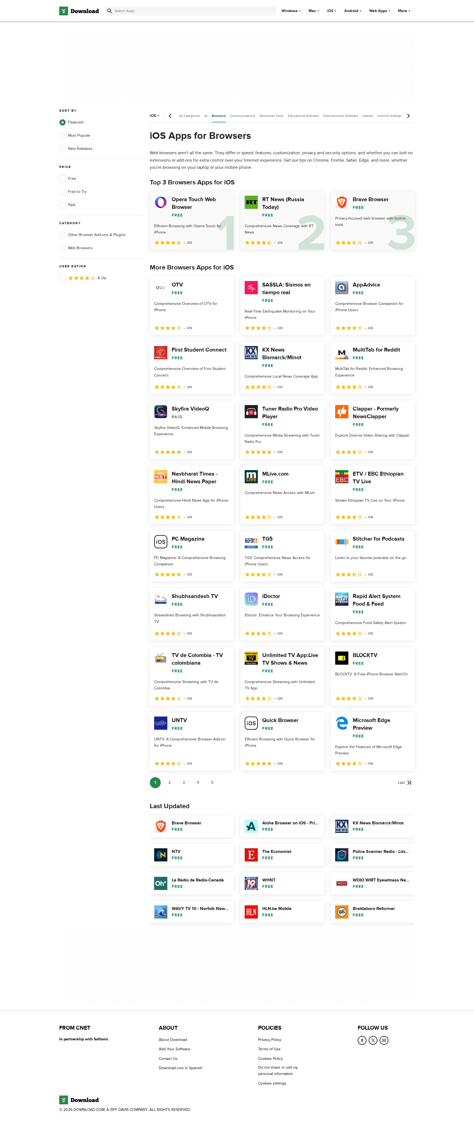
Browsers (219, 116)
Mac (312, 11)
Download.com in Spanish (180, 1068)
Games (368, 116)
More (402, 11)
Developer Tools (271, 116)
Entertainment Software (340, 116)
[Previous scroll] (170, 115)
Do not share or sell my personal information (278, 1070)
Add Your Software (174, 1049)
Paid (71, 205)
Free (72, 178)
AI (205, 116)
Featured (75, 122)
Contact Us (168, 1058)
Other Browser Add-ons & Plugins (97, 234)
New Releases (80, 148)
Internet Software (390, 116)
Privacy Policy (269, 1039)
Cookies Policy (270, 1058)
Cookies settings (272, 1083)
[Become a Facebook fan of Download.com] (362, 1040)
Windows (289, 11)
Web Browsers (80, 248)
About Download (173, 1039)
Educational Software (303, 116)
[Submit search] (109, 11)
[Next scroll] (408, 115)
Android (351, 11)
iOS (330, 11)
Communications (242, 116)
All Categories (189, 116)
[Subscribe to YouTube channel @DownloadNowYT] (384, 1040)
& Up (102, 278)
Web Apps (378, 11)
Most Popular (79, 135)
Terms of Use (269, 1049)
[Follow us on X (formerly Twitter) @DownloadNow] (373, 1040)
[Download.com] (79, 11)
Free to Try (77, 191)
